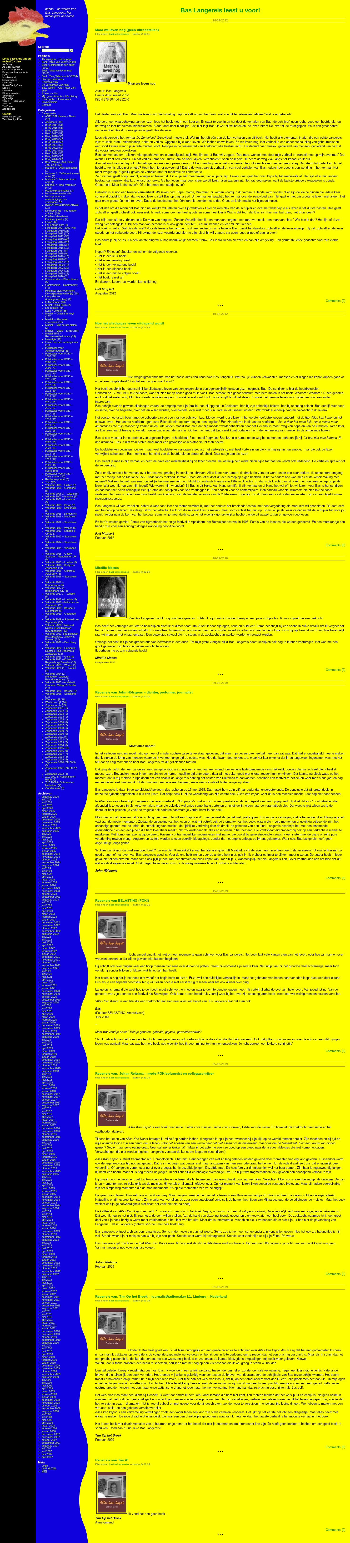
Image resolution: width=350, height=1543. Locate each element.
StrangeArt (8, 95)
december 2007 (51, 1434)
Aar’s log (7, 64)
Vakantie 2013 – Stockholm (60, 536)
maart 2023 (48, 913)
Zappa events (53, 705)
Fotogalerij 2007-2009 (57, 227)
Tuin (47, 482)
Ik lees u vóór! (50, 93)
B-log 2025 (51, 156)
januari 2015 (49, 1194)
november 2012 (51, 1265)
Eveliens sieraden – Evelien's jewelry (56, 218)
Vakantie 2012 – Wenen (58, 527)
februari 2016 (49, 1156)
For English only (54, 224)
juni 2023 (47, 905)
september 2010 (51, 1339)
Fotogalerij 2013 (54, 239)
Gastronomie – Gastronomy (61, 284)
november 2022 (51, 925)
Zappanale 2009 (54, 730)
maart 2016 (48, 1154)
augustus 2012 (50, 1274)
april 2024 (47, 876)
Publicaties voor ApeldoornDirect (54, 349)
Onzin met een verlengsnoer (61, 342)
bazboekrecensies (56, 193)
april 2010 (47, 1354)
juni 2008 (47, 1417)
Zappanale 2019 (54, 759)
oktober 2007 (49, 1439)
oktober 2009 (49, 1371)
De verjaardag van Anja (15, 72)
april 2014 (47, 1219)
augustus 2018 (50, 1071)
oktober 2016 (49, 1134)
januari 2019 (49, 1056)
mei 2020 (47, 1011)
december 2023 (51, 888)
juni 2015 (47, 1179)
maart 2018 (48, 1085)
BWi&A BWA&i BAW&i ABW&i (61, 204)
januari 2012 (49, 1294)
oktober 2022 (49, 928)
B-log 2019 (51, 139)
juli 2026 (46, 799)
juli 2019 (46, 1039)
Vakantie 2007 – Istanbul (59, 496)
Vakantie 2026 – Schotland (60, 693)
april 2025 (47, 842)
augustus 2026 (50, 796)
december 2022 (51, 922)
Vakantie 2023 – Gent (57, 656)
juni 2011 (47, 1314)
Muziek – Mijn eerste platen (61, 325)
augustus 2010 (50, 1342)
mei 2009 (47, 1385)
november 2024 (51, 856)
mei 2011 (47, 1316)
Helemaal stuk (50, 82)
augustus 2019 (50, 1036)
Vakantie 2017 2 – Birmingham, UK (55, 589)
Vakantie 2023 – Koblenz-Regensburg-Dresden (60, 661)
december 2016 (51, 1128)
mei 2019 (47, 1045)
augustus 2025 (50, 831)
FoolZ (48, 222)
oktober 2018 (49, 1065)
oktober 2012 (49, 1268)
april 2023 (47, 911)
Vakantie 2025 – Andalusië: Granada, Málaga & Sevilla (60, 684)
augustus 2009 (50, 1377)
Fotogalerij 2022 (54, 264)
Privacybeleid (49, 102)
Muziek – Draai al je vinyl (59, 313)
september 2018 (51, 1068)
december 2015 (51, 1162)
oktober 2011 (49, 1302)
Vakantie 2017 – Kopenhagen (54, 584)
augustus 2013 (50, 1239)
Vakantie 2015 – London (59, 562)
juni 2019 (47, 1042)
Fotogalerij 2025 (54, 273)
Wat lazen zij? (53, 702)
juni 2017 (47, 1111)
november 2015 (51, 1165)
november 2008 (51, 1402)
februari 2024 (49, 882)
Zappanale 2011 (54, 736)
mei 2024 (47, 873)
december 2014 (51, 1196)
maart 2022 (48, 948)
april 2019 (47, 1048)
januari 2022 (49, 953)
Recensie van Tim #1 (112, 1460)
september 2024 (51, 862)
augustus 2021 (50, 968)
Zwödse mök (52, 788)
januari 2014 (49, 1228)
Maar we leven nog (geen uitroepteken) (127, 30)
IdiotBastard (9, 77)
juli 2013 (46, 1242)
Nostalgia (50, 339)
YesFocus (7, 106)
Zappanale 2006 (54, 722)
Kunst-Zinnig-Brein (12, 85)
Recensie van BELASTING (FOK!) (122, 900)
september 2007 (51, 1442)
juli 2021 (46, 971)
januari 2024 (49, 885)
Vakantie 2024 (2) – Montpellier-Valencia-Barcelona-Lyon (57, 676)
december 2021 (51, 956)
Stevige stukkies (11, 93)
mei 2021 (47, 976)
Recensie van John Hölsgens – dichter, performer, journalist (144, 692)
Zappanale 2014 (54, 745)
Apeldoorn (51, 122)
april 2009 (47, 1388)
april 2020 (47, 1013)
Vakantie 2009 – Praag (58, 505)
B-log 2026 (51, 159)
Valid (49, 1468)
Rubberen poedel (55, 479)
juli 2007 (46, 1448)
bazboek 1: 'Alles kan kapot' (61, 167)
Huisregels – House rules (56, 99)
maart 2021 (48, 982)
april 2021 (47, 979)
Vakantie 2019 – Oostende (60, 613)
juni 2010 (47, 1348)
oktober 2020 (49, 996)
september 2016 (51, 1136)
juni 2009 (47, 1382)
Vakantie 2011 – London (59, 513)
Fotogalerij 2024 (54, 270)
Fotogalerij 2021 (54, 262)
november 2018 (51, 1062)
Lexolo (6, 87)
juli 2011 (46, 1311)
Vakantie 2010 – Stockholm (60, 507)
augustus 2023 (50, 899)
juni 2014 (47, 1214)
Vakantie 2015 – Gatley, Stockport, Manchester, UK (60, 555)
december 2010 (51, 1331)
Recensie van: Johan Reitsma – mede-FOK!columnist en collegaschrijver (154, 1073)
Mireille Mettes (107, 568)
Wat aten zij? (52, 699)
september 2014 (51, 1205)
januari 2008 (49, 1431)
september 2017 (51, 1102)
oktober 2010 (49, 1337)
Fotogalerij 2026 (54, 276)
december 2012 (51, 1262)
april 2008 (47, 1422)
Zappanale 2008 (54, 728)
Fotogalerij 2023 (54, 267)
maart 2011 (48, 1322)
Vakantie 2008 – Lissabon (60, 499)
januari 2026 (49, 816)
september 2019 (51, 1033)
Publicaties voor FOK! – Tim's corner (59, 475)
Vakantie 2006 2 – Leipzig (60, 493)
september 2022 (51, 931)
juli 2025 (46, 833)
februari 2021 (49, 985)
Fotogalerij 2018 (54, 253)
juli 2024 (46, 868)
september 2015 (51, 1171)
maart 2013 (48, 1254)
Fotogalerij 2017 (54, 250)
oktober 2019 (49, 1031)
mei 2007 (47, 1454)
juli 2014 (46, 1211)
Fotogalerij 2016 (54, 247)
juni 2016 (47, 1145)
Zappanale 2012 (54, 739)
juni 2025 (47, 836)
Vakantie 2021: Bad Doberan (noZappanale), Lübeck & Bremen (61, 636)
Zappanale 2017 (54, 753)
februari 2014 (49, 1225)
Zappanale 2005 (54, 719)
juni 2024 (47, 871)
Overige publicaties (53, 79)
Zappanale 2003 (54, 713)
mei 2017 (47, 1114)
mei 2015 (47, 1182)
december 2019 (51, 1025)
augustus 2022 (50, 933)
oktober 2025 (49, 825)
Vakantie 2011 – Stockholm (60, 516)
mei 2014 (47, 1216)
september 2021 (51, 965)
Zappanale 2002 (54, 710)
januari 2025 (49, 851)
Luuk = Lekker (53, 310)
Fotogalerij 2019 (54, 256)
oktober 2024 (49, 859)
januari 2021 (49, 988)
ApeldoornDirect (11, 67)
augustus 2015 (50, 1174)
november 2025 (51, 822)
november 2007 (51, 1437)
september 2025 (51, 828)
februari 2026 (49, 813)
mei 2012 (47, 1282)
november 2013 (51, 1231)
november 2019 (51, 1028)
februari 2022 (49, 951)
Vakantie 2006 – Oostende (60, 487)
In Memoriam (52, 302)
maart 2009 (48, 1391)
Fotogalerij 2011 (54, 233)
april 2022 (47, 945)
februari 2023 (49, 916)
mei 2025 (47, 839)
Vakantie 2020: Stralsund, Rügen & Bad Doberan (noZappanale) (60, 628)
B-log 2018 (51, 136)
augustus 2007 (50, 1445)
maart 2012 (48, 1288)
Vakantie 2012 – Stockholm (60, 522)
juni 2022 (47, 939)
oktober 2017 (49, 1099)
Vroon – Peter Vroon (13, 101)
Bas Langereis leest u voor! (220, 10)
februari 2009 (49, 1394)
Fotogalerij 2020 (54, 259)
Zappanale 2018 (54, 756)
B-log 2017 (51, 133)
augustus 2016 (50, 1139)
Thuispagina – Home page (57, 59)
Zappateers (8, 108)
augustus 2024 (50, 865)
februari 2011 (49, 1325)
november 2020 (51, 993)
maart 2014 (48, 1222)
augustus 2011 (50, 1308)
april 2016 (47, 1151)
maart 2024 (48, 879)
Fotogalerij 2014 (54, 242)
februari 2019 (49, 1053)
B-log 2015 (51, 127)
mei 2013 (47, 1248)
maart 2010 (48, 1357)
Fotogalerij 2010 (54, 230)
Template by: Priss (12, 119)
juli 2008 (46, 1414)
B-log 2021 (51, 144)
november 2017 (51, 1096)
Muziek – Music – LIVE (58, 330)
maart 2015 (48, 1188)
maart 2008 (48, 1425)
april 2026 (47, 808)
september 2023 (51, 896)
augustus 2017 (50, 1105)
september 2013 (51, 1236)
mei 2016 (47, 1148)
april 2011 (47, 1319)
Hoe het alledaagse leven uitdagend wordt (129, 323)
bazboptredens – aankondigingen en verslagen (56, 199)
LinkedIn (7, 90)
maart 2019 (48, 1051)
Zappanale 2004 (54, 716)
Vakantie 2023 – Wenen (58, 665)
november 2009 (51, 1368)
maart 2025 (48, 845)
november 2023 (51, 891)
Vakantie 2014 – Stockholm (60, 542)
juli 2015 (46, 1176)
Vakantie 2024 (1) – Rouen (60, 668)
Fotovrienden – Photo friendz (62, 279)
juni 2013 (47, 1245)
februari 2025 (49, 848)
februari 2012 (49, 1291)
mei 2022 (47, 942)
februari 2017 (49, 1122)
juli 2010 (46, 1345)
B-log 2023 (51, 150)
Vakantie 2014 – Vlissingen (60, 547)
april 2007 (47, 1457)
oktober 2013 (49, 1234)
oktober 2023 (49, 893)
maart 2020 (48, 1016)
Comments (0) (335, 301)
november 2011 (51, 1299)
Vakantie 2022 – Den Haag (60, 642)
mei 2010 (47, 1351)
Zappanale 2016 (54, 750)
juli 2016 (46, 1142)
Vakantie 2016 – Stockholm (60, 576)
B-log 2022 (51, 147)
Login (45, 1465)
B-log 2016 (51, 130)
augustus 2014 (50, 1208)
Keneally (7, 82)
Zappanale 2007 (54, 725)
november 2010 (51, 1334)
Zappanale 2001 (54, 708)
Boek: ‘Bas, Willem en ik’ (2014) (60, 76)
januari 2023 (49, 919)
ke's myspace (9, 80)
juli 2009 (46, 1379)
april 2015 (47, 1185)
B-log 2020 (51, 142)
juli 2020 (46, 1005)
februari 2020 (49, 1019)
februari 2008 (49, 1428)
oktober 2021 (49, 962)
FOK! (5, 74)
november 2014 (51, 1199)
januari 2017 (49, 1125)
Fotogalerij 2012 (54, 236)
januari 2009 (49, 1397)
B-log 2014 (51, 124)
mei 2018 (47, 1079)
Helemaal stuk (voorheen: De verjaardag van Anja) (60, 292)
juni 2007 (47, 1451)
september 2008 (51, 1408)
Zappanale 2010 (54, 733)
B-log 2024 (51, 153)
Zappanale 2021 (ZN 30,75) (61, 768)
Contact (46, 104)
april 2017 (47, 1116)
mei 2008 (47, 1419)
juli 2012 (46, 1276)
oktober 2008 (49, 1405)
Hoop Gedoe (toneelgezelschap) (56, 298)
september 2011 (51, 1305)
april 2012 (47, 1285)
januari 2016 (49, 1159)
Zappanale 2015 (54, 748)
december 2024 (51, 853)
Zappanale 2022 (54, 773)
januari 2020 (49, 1022)
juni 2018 (47, 1076)
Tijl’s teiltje (7, 98)
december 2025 (51, 819)
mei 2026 (47, 805)
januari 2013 (49, 1259)
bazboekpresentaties (57, 190)
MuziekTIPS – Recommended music (57, 335)
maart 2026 (48, 810)
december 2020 (51, 991)
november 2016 (51, 1131)
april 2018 (47, 1082)
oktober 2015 (49, 1168)
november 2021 (51, 959)
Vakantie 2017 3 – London (60, 593)
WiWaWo (7, 103)
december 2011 (51, 1296)
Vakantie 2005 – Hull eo (58, 485)
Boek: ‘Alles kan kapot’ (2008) (59, 62)
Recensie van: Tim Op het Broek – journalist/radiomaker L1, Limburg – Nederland (161, 1296)
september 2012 (51, 1271)
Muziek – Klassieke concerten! (56, 321)
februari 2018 (49, 1088)
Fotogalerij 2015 (54, 244)
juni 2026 (47, 802)
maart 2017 (48, 1119)
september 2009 (51, 1374)
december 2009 (51, 1365)
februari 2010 (49, 1359)
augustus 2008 (50, 1411)
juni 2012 (47, 1279)
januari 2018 (49, 1091)
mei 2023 (47, 908)
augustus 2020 (50, 1002)
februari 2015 (49, 1191)
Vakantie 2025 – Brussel (59, 690)
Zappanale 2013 (54, 742)
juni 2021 (47, 973)
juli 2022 (46, 936)
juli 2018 (46, 1074)
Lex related (51, 307)
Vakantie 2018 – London (59, 599)
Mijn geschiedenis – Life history (60, 96)
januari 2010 (49, 1362)
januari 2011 (48, 1328)
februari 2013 (49, 1256)
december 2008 (51, 1399)
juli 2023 (46, 902)
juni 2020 (47, 1008)
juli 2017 (46, 1108)
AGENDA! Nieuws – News (60, 116)
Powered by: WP (11, 116)
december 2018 (51, 1059)
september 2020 (51, 999)
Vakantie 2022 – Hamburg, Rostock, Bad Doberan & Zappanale (60, 651)
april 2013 (47, 1251)
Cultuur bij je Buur (12, 69)
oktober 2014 (49, 1202)
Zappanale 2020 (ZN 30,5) (60, 762)
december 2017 (51, 1094)
